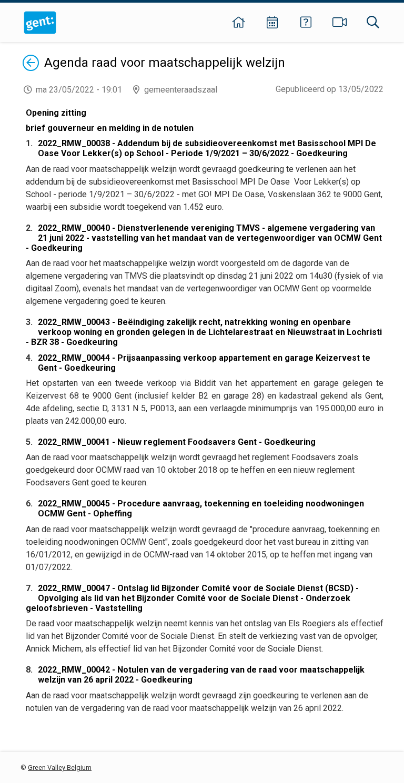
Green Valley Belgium (60, 767)
